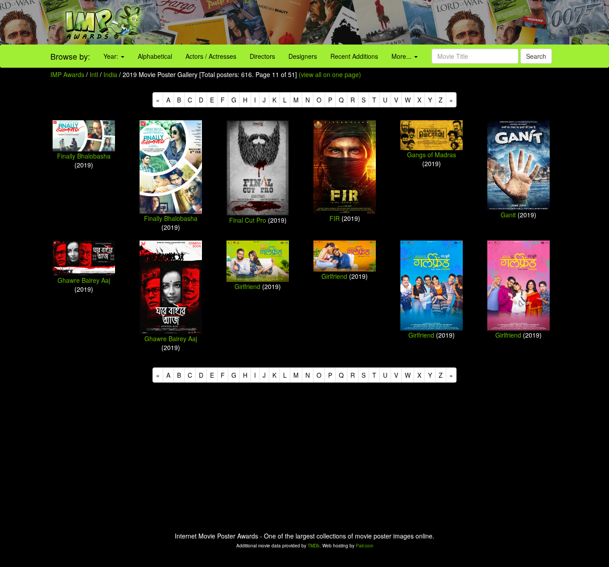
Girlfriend (247, 286)
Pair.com (364, 546)
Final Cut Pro (247, 220)
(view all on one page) (330, 74)
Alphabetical (155, 56)
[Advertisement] (380, 22)
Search (536, 56)
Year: (111, 56)
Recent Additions (354, 56)
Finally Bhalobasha (84, 155)
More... (402, 56)
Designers (302, 56)
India (110, 74)
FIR (334, 218)
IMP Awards (67, 74)
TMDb (314, 546)
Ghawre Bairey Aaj (84, 280)
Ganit (508, 214)
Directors (262, 56)
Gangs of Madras (431, 154)
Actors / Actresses (210, 56)
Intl (94, 74)
